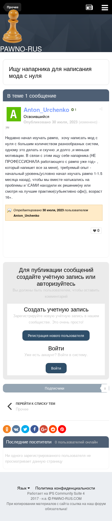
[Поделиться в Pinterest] (62, 429)
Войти (56, 368)
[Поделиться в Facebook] (34, 429)
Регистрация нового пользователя (56, 335)
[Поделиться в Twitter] (25, 429)
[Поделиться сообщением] (101, 108)
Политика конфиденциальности (65, 488)
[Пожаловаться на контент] (7, 127)
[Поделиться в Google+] (44, 429)
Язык (22, 488)
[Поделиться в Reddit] (53, 429)
